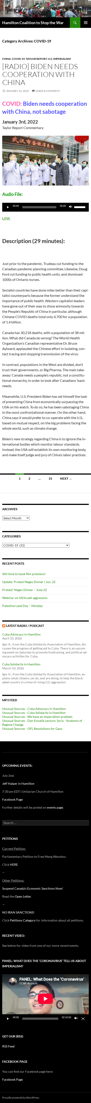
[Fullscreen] (83, 1018)
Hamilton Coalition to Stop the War (33, 22)
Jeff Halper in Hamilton (18, 783)
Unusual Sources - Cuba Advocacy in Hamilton (34, 709)
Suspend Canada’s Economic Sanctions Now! (32, 888)
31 (50, 478)
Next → (66, 478)
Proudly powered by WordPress (20, 1097)
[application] (45, 207)
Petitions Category (23, 920)
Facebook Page (12, 799)
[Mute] (70, 207)
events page (55, 807)
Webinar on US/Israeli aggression (24, 598)
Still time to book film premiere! (24, 574)
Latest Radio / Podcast (25, 626)
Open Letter (23, 896)
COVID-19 (18, 58)
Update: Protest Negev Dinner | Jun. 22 (28, 582)
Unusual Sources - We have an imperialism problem (37, 717)
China (6, 58)
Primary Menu (85, 22)
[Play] (8, 207)
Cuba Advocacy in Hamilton (21, 634)
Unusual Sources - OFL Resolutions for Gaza (32, 728)
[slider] (80, 207)
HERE (14, 864)
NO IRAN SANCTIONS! (18, 912)
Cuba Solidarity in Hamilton (21, 664)
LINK (6, 218)
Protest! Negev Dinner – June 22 (24, 590)
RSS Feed (8, 1046)
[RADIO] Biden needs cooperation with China (40, 74)
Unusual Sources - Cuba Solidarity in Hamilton (34, 713)
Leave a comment (48, 91)
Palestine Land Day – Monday (22, 606)
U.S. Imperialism (59, 58)
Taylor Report (36, 58)
